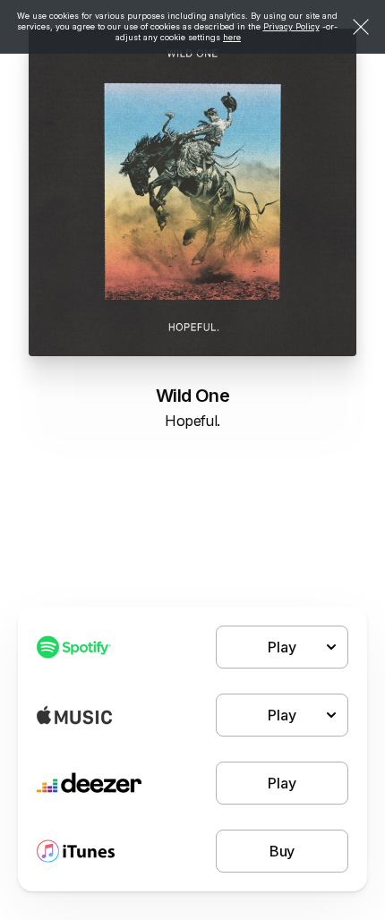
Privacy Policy (291, 26)
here (232, 37)
